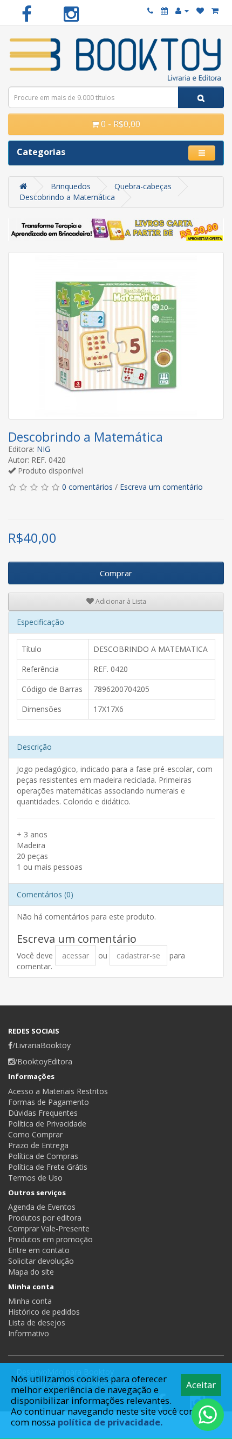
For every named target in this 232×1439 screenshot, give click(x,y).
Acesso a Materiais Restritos (58, 1091)
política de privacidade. (110, 1422)
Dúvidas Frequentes (43, 1113)
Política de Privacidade (47, 1123)
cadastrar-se (138, 955)
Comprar (116, 573)
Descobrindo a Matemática (67, 197)
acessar (75, 955)
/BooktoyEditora (43, 1061)
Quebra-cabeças (143, 186)
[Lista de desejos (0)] (200, 10)
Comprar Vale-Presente (49, 1228)
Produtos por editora (44, 1218)
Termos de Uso (35, 1177)
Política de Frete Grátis (47, 1167)
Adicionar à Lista (120, 601)
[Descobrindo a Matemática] (116, 335)
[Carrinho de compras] (215, 10)
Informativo (28, 1333)
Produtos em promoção (50, 1239)
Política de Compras (43, 1156)
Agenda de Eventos (42, 1207)
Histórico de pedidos (44, 1312)
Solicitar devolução (41, 1261)
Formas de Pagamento (48, 1102)
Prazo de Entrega (38, 1145)
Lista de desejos (36, 1322)
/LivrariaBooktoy (41, 1045)
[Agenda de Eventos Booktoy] (164, 10)
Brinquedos (71, 186)
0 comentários (87, 487)
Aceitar (201, 1384)
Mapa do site (31, 1272)
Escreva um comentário (161, 487)
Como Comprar (35, 1134)
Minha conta (30, 1301)
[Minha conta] (182, 10)
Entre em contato (39, 1250)
